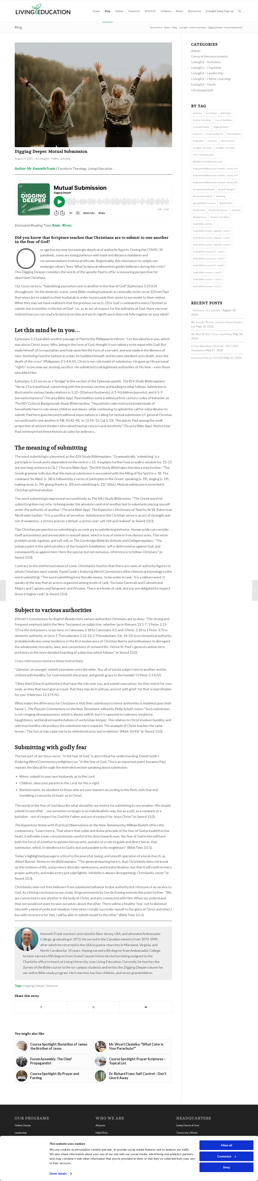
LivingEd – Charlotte (206, 67)
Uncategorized (202, 90)
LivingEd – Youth (203, 84)
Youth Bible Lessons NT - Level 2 (208, 258)
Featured (51, 985)
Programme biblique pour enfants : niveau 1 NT (215, 168)
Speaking (220, 196)
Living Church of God (187, 1125)
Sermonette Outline (202, 196)
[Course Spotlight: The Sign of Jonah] (255, 590)
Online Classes (23, 1125)
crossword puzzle (201, 127)
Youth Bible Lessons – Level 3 (207, 286)
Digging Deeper (34, 985)
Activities (197, 113)
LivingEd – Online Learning (210, 79)
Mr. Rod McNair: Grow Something (211, 334)
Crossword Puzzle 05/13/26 (207, 358)
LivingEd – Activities (206, 62)
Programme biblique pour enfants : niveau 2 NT (215, 175)
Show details (58, 1173)
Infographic (198, 141)
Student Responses (218, 210)
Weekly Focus (200, 217)
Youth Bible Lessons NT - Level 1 (208, 251)
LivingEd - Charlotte (225, 148)
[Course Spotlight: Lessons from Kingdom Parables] (3, 590)
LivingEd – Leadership (207, 73)
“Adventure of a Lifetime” (206, 310)
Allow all (226, 1145)
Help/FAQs (102, 1132)
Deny (226, 1167)
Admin (196, 51)
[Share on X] (93, 1007)
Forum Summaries (214, 134)
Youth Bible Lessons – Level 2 (207, 279)
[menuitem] (96, 11)
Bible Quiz (226, 113)
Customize (224, 1156)
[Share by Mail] (146, 1007)
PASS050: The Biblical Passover (208, 161)
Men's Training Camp (203, 154)
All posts (100, 1125)
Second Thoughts (226, 189)
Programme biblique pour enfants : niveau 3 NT (215, 182)
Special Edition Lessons (204, 203)
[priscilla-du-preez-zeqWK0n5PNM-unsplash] (93, 94)
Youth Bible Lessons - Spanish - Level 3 (211, 244)
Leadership (21, 1132)
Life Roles (212, 141)
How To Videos (234, 134)
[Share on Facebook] (41, 1007)
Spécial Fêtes (225, 203)
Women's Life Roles (219, 217)
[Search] (239, 11)
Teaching (235, 210)
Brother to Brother (202, 120)
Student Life (199, 210)
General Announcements (209, 56)
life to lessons (227, 141)
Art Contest (211, 113)
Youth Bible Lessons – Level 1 (207, 272)
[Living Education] (43, 11)
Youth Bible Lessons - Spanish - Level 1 (211, 231)
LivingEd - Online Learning (54, 158)
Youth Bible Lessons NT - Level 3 (208, 265)
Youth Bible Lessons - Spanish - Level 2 (211, 238)
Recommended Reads (203, 189)
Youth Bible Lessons (203, 224)
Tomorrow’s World (186, 1132)
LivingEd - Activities (202, 148)
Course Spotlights (223, 120)
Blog (18, 27)
